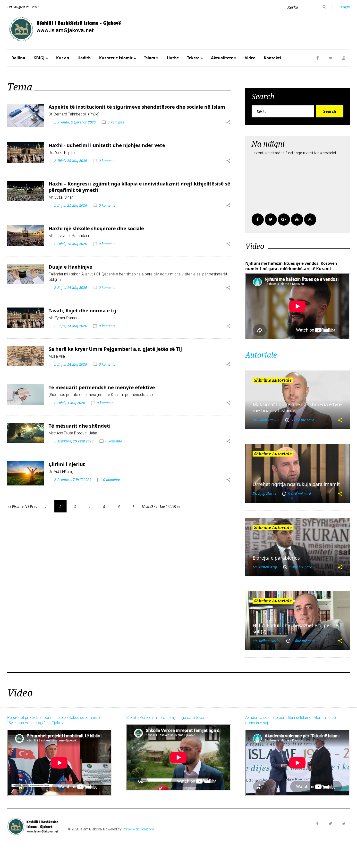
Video (250, 58)
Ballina (18, 58)
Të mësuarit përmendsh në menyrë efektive (102, 387)
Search (329, 111)
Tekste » (195, 58)
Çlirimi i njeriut (67, 464)
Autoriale (261, 355)
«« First (13, 506)
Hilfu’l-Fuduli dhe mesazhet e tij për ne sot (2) (295, 628)
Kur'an (62, 58)
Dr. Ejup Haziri (264, 493)
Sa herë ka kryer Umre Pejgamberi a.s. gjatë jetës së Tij (115, 349)
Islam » (151, 58)
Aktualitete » (224, 58)
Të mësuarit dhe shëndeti (79, 426)
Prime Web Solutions (139, 829)
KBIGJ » (41, 58)
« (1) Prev (29, 506)
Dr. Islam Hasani (266, 419)
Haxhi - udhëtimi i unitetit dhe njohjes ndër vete (107, 145)
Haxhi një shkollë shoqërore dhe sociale (96, 228)
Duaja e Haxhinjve (70, 267)
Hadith (84, 58)
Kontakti (272, 58)
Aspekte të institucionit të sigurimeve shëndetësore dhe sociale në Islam (137, 107)
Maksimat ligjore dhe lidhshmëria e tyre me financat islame (297, 407)
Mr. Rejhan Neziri (266, 640)
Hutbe (173, 58)
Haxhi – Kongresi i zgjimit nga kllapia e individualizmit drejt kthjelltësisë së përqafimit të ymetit (139, 186)
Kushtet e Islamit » (117, 58)
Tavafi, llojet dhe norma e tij (82, 310)
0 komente (116, 122)
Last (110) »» (170, 506)
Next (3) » (149, 506)
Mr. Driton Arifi (265, 567)
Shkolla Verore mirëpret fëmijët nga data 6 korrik (167, 717)
